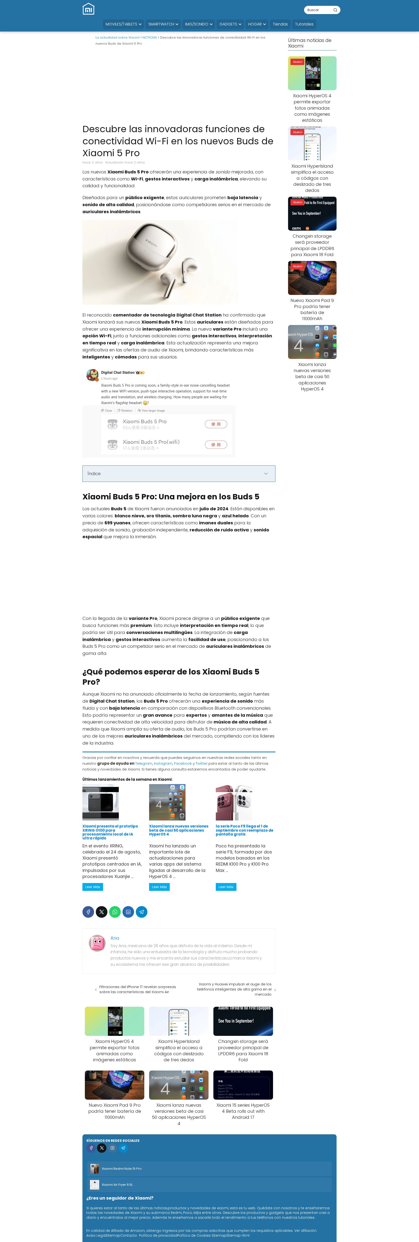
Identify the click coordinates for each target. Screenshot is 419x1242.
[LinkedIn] (128, 912)
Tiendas (280, 24)
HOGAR (255, 24)
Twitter (202, 763)
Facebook (183, 763)
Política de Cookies (194, 1235)
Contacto (128, 1235)
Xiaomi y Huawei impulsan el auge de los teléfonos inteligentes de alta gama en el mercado (234, 989)
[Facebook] (88, 912)
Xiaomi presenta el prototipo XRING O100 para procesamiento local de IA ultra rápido (110, 832)
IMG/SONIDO (196, 24)
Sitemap (113, 1235)
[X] (101, 912)
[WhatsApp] (115, 912)
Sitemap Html (238, 1235)
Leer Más (92, 887)
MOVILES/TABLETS (121, 24)
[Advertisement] (178, 87)
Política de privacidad (158, 1235)
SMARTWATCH (161, 24)
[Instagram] (112, 1148)
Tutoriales (304, 24)
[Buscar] (335, 10)
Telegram (143, 763)
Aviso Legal (96, 1235)
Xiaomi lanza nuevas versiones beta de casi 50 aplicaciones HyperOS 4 (179, 830)
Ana (115, 938)
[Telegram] (141, 912)
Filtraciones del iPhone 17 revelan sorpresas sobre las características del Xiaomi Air (137, 989)
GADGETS (228, 24)
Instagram (163, 763)
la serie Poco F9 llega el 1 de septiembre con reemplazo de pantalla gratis (244, 830)
